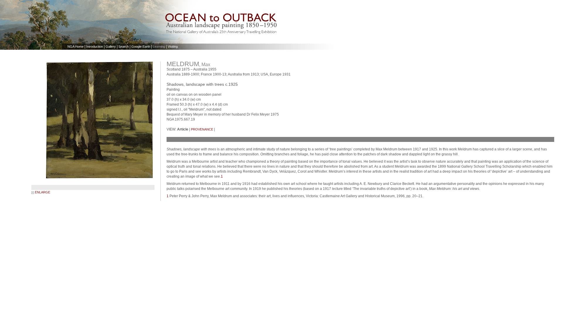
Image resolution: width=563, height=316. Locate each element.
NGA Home (75, 46)
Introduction (94, 46)
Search (123, 46)
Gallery (111, 46)
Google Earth (140, 46)
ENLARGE (42, 192)
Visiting (173, 46)
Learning (159, 46)
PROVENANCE (202, 129)
